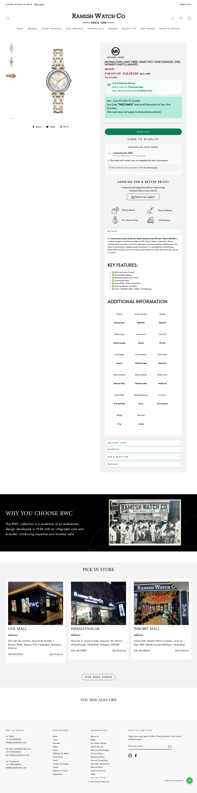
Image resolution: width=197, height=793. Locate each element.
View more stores (98, 677)
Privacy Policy (97, 753)
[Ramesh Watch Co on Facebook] (135, 755)
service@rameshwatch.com (17, 755)
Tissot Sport (58, 756)
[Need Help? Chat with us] (189, 780)
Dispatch (114, 449)
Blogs (93, 739)
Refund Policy (97, 767)
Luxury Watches (51, 28)
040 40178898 (79, 650)
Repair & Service (170, 28)
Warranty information (100, 763)
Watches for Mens (61, 753)
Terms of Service (98, 770)
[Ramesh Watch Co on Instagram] (130, 755)
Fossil (55, 760)
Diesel (55, 767)
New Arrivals (74, 28)
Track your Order (98, 777)
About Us (95, 736)
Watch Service (97, 746)
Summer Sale (96, 28)
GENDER (113, 28)
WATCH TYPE (129, 28)
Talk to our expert (144, 196)
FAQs (93, 774)
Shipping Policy (98, 756)
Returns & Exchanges (100, 750)
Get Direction (56, 654)
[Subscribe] (170, 746)
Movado (56, 743)
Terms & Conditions (99, 760)
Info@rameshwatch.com (16, 742)
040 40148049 (142, 650)
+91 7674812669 (13, 739)
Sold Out (143, 131)
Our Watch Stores (98, 743)
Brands (32, 28)
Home (20, 28)
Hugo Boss (57, 774)
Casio (55, 750)
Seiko (55, 746)
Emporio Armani (60, 770)
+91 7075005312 (13, 751)
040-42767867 (15, 654)
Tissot (55, 739)
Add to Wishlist (144, 139)
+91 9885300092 (13, 764)
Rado (55, 736)
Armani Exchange (61, 763)
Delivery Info (117, 443)
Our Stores (148, 28)
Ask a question (118, 457)
